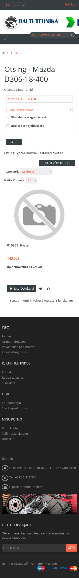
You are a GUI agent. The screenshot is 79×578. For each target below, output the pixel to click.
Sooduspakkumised (15, 408)
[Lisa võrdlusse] (48, 288)
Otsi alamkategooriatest (28, 117)
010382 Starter (18, 245)
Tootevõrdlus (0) (56, 163)
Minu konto (10, 428)
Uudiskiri (8, 439)
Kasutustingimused (15, 352)
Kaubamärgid (11, 403)
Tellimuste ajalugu (15, 433)
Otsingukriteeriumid (18, 90)
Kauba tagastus (13, 377)
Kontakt (7, 372)
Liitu (71, 547)
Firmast (7, 336)
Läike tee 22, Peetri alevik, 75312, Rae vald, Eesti (42, 468)
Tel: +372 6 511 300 (22, 477)
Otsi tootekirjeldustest (27, 126)
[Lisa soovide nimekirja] (40, 288)
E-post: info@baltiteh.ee (26, 487)
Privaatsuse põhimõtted (18, 347)
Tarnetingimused (14, 342)
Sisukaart (8, 383)
